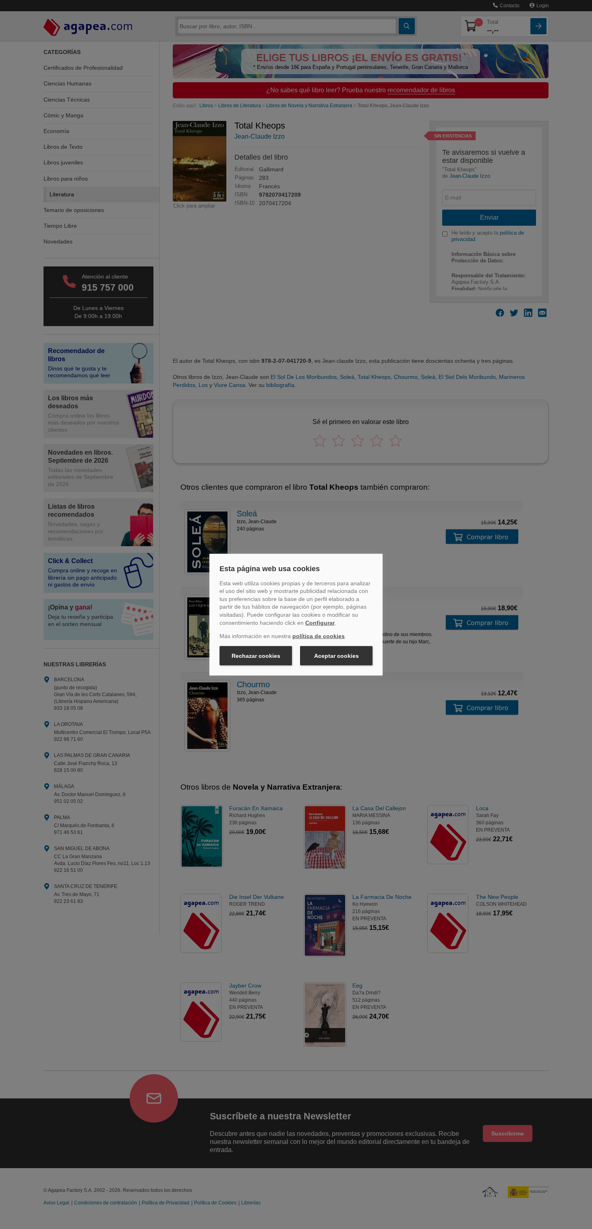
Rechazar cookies (256, 656)
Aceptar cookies (336, 656)
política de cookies (318, 636)
